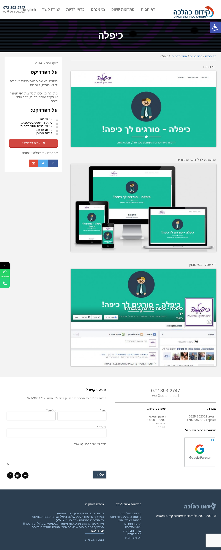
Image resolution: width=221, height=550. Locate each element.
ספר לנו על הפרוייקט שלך (90, 444)
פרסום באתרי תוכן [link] (129, 520)
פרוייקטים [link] (196, 56)
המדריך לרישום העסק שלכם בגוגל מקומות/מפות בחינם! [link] (68, 516)
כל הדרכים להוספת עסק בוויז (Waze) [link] (80, 520)
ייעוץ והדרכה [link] (133, 527)
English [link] (29, 9)
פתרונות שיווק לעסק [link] (128, 504)
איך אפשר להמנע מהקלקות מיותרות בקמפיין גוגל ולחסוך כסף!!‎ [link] (63, 523)
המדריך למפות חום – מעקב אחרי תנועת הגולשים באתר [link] (68, 527)
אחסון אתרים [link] (132, 523)
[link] (215, 27)
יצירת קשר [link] (51, 9)
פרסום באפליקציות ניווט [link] (125, 516)
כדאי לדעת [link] (75, 9)
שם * (103, 410)
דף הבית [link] (148, 9)
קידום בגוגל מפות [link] (129, 513)
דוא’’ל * (101, 427)
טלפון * (50, 410)
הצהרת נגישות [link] (94, 539)
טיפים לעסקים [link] (94, 504)
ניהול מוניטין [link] (133, 534)
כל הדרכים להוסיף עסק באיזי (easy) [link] (80, 513)
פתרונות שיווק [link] (122, 9)
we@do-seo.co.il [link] (14, 11)
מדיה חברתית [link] (132, 530)
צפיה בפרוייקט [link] (34, 143)
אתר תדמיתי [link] (179, 56)
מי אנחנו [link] (98, 9)
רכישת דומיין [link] (133, 537)
